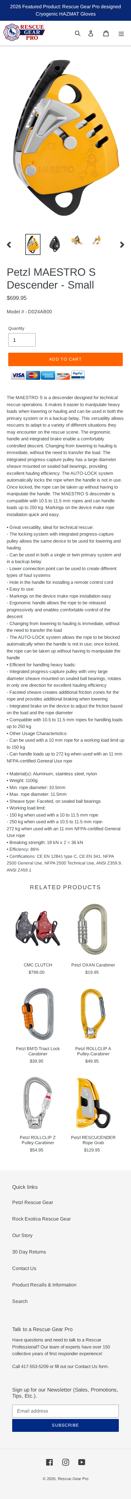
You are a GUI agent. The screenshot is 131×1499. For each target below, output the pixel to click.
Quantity (16, 328)
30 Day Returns (29, 1251)
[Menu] (121, 33)
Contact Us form (91, 1366)
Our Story (22, 1235)
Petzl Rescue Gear (32, 1202)
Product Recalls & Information (44, 1284)
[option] (33, 244)
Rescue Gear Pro (73, 1478)
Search (20, 1301)
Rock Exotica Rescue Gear (41, 1218)
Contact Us (24, 1268)
